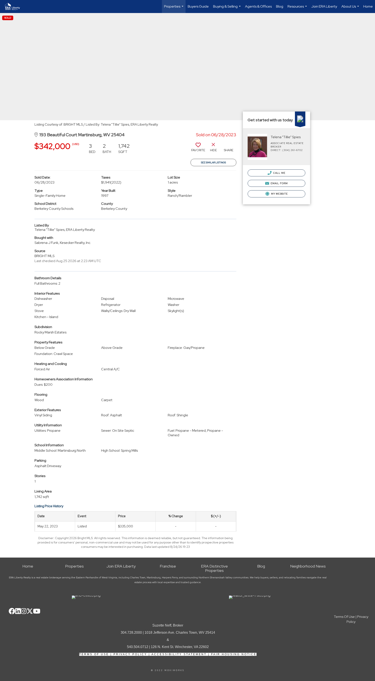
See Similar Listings (213, 162)
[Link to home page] (14, 6)
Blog (279, 6)
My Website (279, 193)
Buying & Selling (227, 8)
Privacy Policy (130, 654)
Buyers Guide (198, 6)
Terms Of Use (94, 654)
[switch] (198, 148)
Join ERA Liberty (324, 6)
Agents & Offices (258, 6)
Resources (298, 8)
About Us (350, 8)
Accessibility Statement (179, 654)
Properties (174, 8)
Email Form (279, 183)
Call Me (279, 172)
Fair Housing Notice (234, 654)
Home (368, 6)
